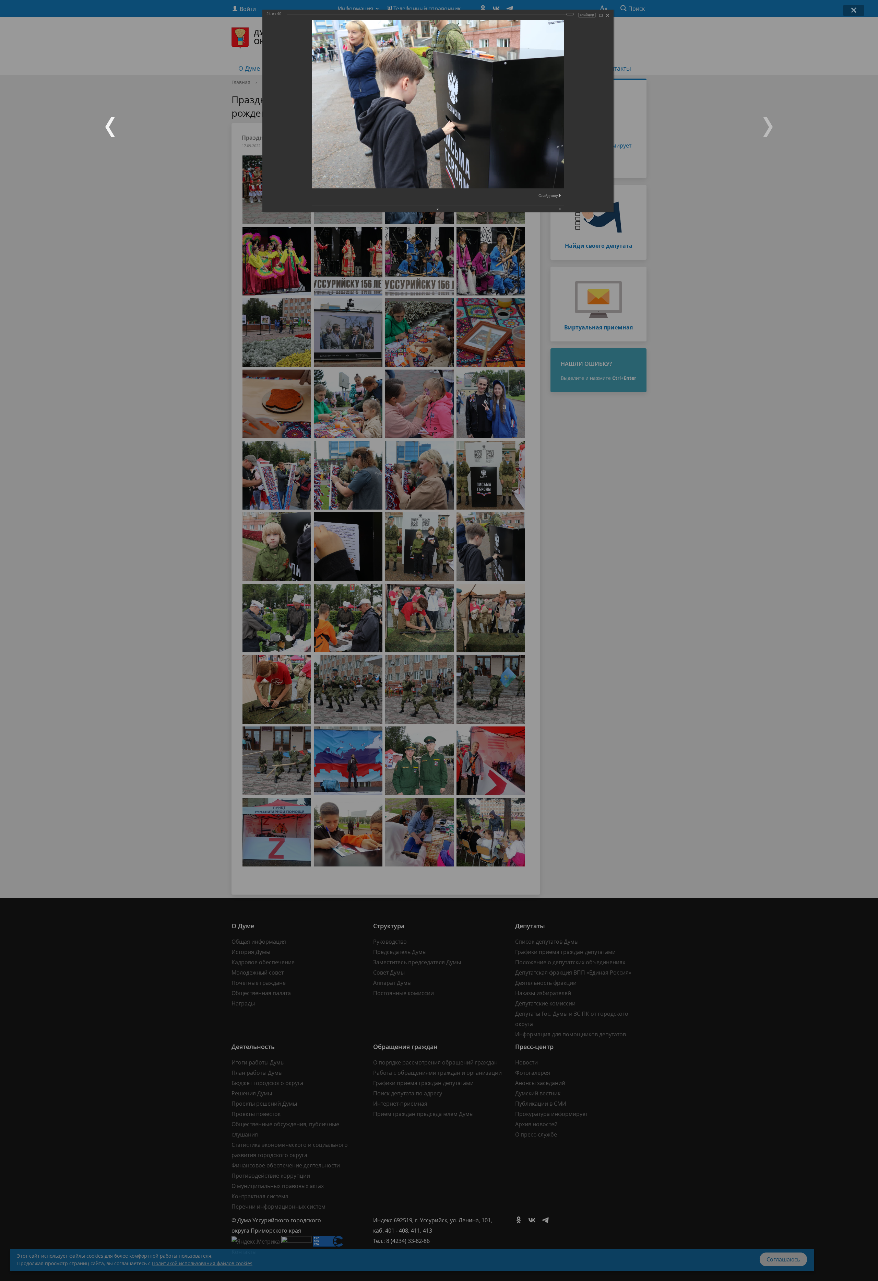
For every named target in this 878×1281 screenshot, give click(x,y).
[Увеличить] (600, 15)
